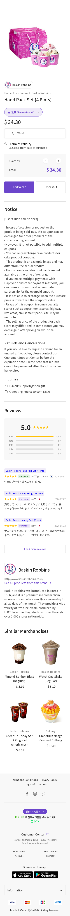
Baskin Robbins (41, 93)
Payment (50, 855)
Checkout (51, 187)
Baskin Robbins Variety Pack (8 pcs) (23, 519)
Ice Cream (22, 93)
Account (19, 855)
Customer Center (33, 834)
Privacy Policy (49, 780)
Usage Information (35, 784)
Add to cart (19, 187)
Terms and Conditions (24, 780)
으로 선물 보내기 (35, 811)
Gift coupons (51, 851)
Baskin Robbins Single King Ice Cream (24, 493)
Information (15, 890)
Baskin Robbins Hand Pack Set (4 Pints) (25, 470)
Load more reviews (35, 548)
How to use (19, 851)
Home (8, 93)
